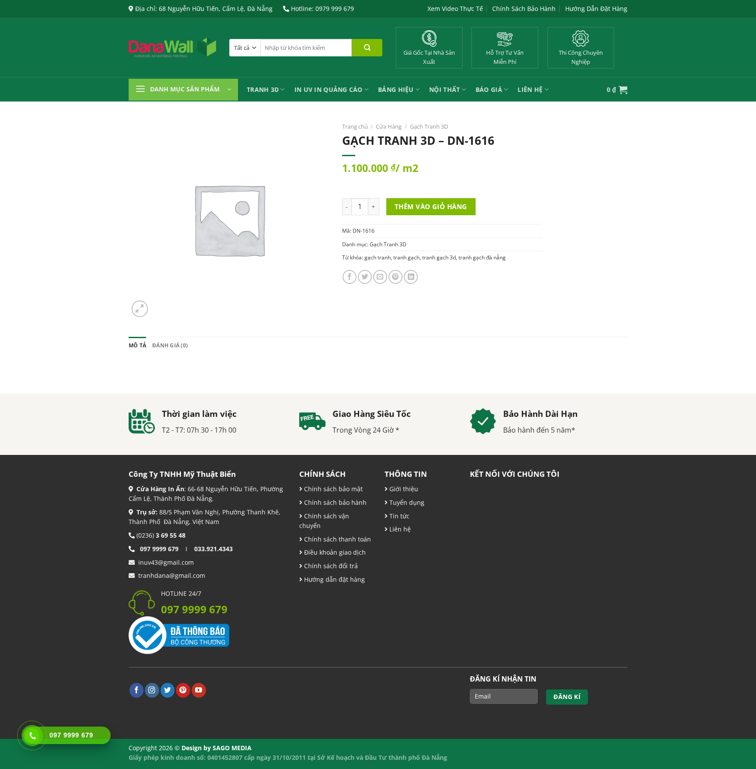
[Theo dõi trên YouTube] (199, 690)
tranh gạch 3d (439, 257)
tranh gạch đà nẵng (482, 257)
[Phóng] (140, 309)
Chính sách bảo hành (334, 502)
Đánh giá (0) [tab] (170, 345)
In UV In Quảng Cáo (328, 89)
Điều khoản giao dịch (334, 552)
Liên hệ (399, 529)
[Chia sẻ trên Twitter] (365, 277)
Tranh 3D (263, 89)
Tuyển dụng (406, 502)
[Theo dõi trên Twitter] (168, 690)
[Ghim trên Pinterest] (395, 277)
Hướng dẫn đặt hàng (333, 579)
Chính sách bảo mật (332, 489)
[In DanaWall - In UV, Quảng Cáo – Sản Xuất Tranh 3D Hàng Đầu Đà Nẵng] (172, 47)
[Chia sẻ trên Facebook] (350, 277)
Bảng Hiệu (396, 89)
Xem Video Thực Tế (455, 8)
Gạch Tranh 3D (429, 126)
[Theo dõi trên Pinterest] (183, 690)
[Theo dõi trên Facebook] (137, 690)
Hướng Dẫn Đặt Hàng (596, 8)
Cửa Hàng (389, 126)
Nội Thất (444, 89)
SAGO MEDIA (232, 748)
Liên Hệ (530, 89)
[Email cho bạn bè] (380, 277)
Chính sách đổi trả (330, 566)
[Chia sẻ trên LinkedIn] (411, 277)
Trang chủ (355, 126)
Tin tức (399, 516)
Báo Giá (489, 89)
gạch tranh (377, 257)
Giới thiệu (403, 489)
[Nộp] (367, 47)
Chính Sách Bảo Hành (524, 8)
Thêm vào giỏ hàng (431, 206)
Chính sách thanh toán (336, 539)
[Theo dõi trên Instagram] (152, 690)
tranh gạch (406, 257)
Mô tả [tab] (137, 345)
